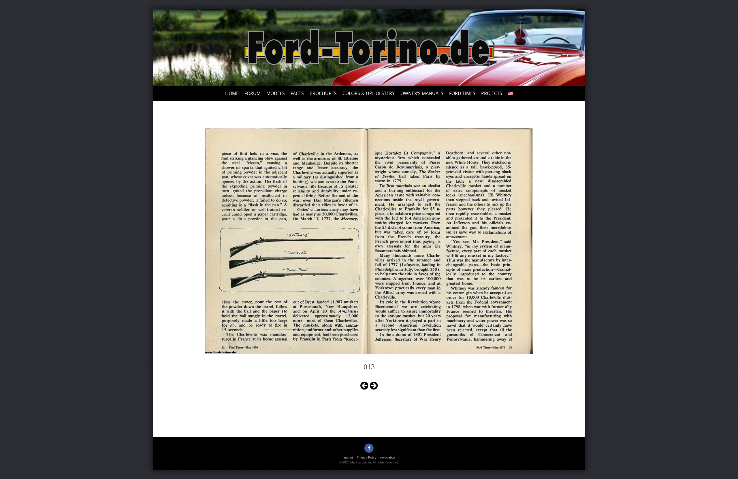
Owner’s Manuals (421, 93)
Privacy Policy (366, 457)
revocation (387, 457)
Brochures (323, 93)
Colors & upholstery (368, 93)
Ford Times (462, 93)
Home (232, 93)
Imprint (348, 457)
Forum (252, 93)
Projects (491, 93)
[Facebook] (369, 448)
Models (275, 93)
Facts (297, 93)
